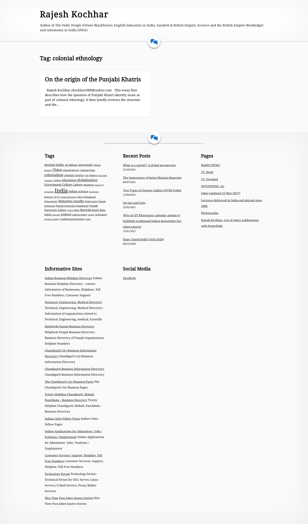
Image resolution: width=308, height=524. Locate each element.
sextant (91, 214)
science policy (79, 214)
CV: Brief (207, 172)
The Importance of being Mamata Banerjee (152, 178)
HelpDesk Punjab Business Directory (69, 326)
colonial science (74, 175)
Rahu (76, 210)
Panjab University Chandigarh (72, 205)
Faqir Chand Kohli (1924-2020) (143, 239)
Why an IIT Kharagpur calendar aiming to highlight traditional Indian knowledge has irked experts (152, 221)
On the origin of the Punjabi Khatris (93, 79)
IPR (55, 197)
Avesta (97, 165)
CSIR (86, 175)
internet (48, 197)
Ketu (80, 197)
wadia (88, 219)
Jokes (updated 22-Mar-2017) (220, 193)
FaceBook (129, 278)
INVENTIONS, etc (212, 186)
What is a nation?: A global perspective (149, 165)
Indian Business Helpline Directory (68, 278)
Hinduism (88, 184)
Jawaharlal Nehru (69, 197)
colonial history (71, 170)
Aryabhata (71, 165)
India (61, 190)
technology (101, 214)
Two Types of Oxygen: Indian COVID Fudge (152, 190)
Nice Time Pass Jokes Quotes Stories (69, 498)
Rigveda (85, 210)
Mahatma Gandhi (71, 201)
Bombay (48, 170)
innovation (94, 191)
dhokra (93, 175)
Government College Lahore (63, 185)
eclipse (57, 180)
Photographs (209, 213)
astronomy (85, 165)
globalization (87, 180)
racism (70, 210)
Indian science (78, 191)
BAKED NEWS (210, 165)
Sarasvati (56, 214)
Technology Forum (57, 474)
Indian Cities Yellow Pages (62, 419)
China (57, 169)
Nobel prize (91, 201)
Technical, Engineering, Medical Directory (73, 302)
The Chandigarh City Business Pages (69, 382)
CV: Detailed (209, 179)
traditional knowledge (72, 219)
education (69, 180)
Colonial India (87, 170)
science (66, 214)
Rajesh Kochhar (74, 14)
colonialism (53, 174)
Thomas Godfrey (52, 219)
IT (59, 197)
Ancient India (54, 165)
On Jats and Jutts (134, 203)
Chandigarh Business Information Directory (74, 369)
